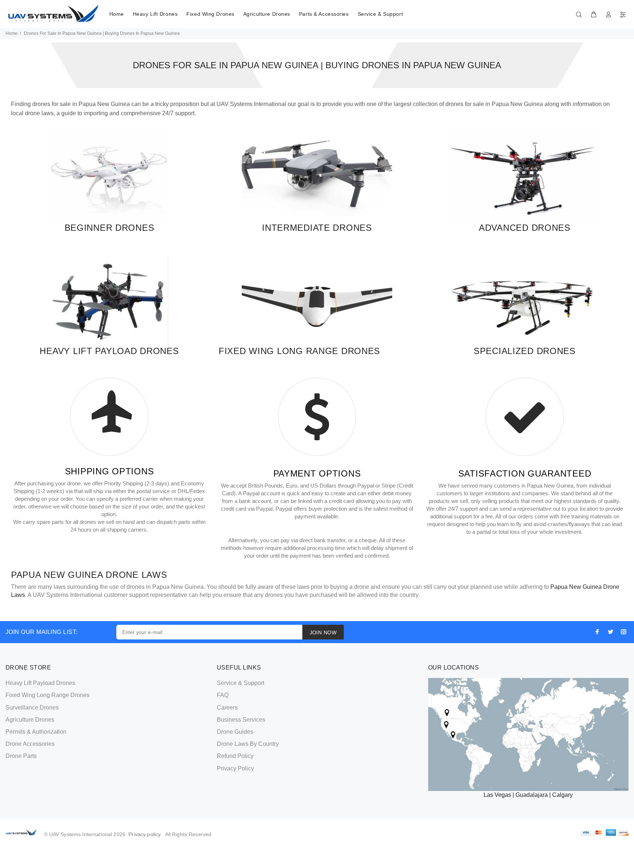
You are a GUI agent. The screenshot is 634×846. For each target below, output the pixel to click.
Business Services (241, 719)
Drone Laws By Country (248, 744)
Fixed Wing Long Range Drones (299, 351)
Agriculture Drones (266, 14)
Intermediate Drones (317, 228)
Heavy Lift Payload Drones (109, 351)
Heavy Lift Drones (155, 14)
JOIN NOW (323, 632)
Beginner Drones (109, 228)
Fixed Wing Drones (210, 14)
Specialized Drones (525, 351)
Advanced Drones (525, 228)
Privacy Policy (235, 768)
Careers (227, 707)
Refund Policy (235, 756)
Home (116, 14)
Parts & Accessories (324, 14)
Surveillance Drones (32, 707)
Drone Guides (235, 732)
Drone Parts (21, 756)
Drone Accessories (30, 744)
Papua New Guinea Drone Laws (89, 575)
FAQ (223, 695)
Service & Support (380, 14)
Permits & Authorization (36, 732)
